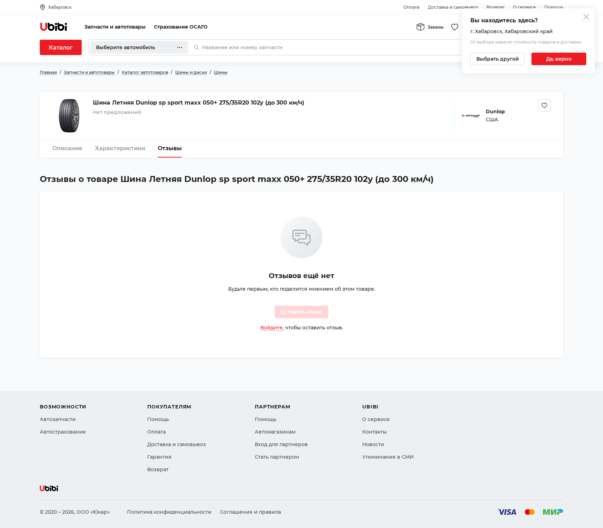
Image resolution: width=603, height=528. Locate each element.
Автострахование (63, 432)
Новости (373, 444)
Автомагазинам (275, 432)
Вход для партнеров (281, 444)
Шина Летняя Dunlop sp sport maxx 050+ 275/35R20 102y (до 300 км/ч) (198, 102)
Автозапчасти (58, 419)
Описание (67, 148)
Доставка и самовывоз (453, 7)
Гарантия (159, 457)
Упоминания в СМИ (388, 457)
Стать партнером (277, 457)
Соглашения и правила (250, 512)
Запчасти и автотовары (115, 27)
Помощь (553, 7)
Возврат (495, 7)
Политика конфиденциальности (169, 512)
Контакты (374, 432)
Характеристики (120, 148)
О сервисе (524, 7)
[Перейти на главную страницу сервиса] (54, 27)
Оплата (411, 7)
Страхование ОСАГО (181, 27)
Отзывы (170, 148)
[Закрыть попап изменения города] (586, 18)
